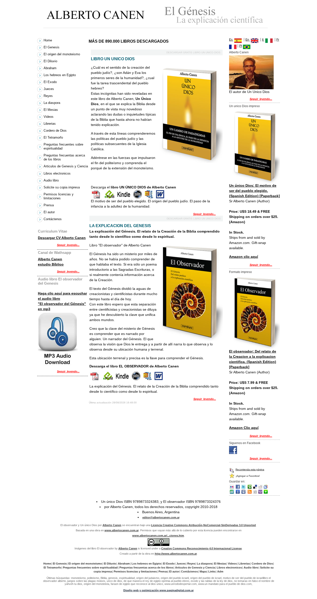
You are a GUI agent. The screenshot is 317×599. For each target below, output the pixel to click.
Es (231, 39)
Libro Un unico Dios (113, 59)
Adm (220, 571)
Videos (49, 117)
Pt (240, 46)
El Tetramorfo (54, 137)
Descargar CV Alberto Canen (62, 238)
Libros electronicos (58, 173)
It (263, 39)
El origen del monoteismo (62, 54)
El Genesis (52, 47)
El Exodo (51, 82)
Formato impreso (240, 272)
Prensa (49, 205)
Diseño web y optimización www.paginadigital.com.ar (158, 590)
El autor (50, 212)
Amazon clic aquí (243, 257)
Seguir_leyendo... (204, 213)
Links (211, 571)
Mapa (203, 571)
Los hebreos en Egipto (60, 75)
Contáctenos (53, 219)
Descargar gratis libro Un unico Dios (193, 52)
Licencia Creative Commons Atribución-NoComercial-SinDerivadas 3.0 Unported (203, 525)
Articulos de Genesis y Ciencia (66, 166)
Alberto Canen (239, 52)
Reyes (49, 96)
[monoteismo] (233, 453)
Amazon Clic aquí (244, 428)
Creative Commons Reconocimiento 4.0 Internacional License (201, 548)
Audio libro (52, 180)
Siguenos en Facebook (244, 443)
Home (48, 40)
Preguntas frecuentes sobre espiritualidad (63, 146)
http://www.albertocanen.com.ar (176, 553)
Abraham (50, 68)
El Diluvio (51, 61)
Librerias (50, 123)
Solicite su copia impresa (62, 187)
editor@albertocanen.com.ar (161, 517)
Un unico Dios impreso (244, 106)
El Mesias (51, 110)
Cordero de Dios (56, 130)
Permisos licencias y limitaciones (59, 196)
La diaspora (52, 103)
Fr (277, 39)
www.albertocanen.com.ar (122, 530)
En (247, 39)
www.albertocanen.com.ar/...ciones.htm (158, 535)
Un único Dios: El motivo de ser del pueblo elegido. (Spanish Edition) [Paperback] (254, 190)
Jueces (49, 89)
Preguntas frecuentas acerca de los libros (64, 157)
